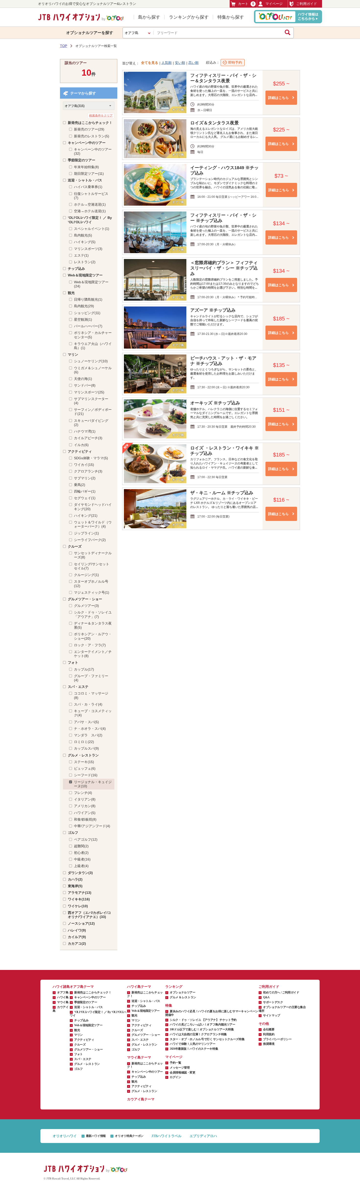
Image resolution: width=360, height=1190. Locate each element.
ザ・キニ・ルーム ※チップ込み (221, 492)
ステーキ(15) (84, 762)
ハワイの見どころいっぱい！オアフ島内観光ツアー (202, 1024)
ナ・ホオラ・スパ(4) (90, 728)
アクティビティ (80, 451)
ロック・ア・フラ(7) (90, 645)
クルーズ (75, 546)
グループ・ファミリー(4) (91, 678)
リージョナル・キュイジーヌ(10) (93, 784)
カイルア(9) (77, 937)
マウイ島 (63, 1002)
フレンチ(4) (83, 793)
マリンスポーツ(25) (89, 392)
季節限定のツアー (81, 160)
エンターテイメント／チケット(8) (93, 654)
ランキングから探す (189, 17)
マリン (73, 354)
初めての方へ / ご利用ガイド (281, 992)
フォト (73, 662)
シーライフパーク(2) (90, 540)
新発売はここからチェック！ (90, 123)
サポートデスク (273, 1002)
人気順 (166, 63)
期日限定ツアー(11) (89, 174)
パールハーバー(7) (88, 326)
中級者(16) (82, 859)
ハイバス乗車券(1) (88, 187)
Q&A (266, 997)
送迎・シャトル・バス (85, 180)
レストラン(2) (85, 262)
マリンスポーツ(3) (88, 249)
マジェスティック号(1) (91, 592)
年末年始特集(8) (86, 167)
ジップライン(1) (86, 533)
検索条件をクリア (101, 115)
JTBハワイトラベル (166, 1136)
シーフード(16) (85, 775)
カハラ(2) (75, 879)
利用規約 (269, 1034)
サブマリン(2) (85, 478)
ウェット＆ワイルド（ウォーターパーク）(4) (93, 524)
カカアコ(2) (77, 943)
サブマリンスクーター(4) (91, 401)
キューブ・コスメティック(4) (93, 713)
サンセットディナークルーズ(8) (93, 555)
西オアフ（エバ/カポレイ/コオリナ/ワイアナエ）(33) (89, 915)
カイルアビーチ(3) (88, 438)
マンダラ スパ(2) (88, 735)
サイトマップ (271, 1015)
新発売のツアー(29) (89, 129)
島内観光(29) (84, 306)
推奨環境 (269, 1044)
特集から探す (230, 17)
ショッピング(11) (87, 313)
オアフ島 (63, 992)
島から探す (149, 17)
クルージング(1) (86, 575)
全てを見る (149, 63)
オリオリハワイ (65, 1136)
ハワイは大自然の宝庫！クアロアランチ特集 (198, 1034)
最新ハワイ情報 (96, 1136)
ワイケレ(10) (78, 906)
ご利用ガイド (306, 4)
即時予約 (235, 62)
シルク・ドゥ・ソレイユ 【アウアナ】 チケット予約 (203, 1020)
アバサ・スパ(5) (86, 722)
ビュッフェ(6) (85, 768)
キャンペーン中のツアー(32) (93, 151)
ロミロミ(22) (84, 742)
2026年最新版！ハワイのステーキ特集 (194, 1048)
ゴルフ (73, 833)
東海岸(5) (75, 886)
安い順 (180, 63)
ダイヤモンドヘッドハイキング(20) (93, 507)
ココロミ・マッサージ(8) (91, 695)
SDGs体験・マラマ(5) (91, 458)
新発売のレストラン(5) (91, 136)
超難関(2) (81, 846)
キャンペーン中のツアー (87, 143)
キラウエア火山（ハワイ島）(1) (93, 346)
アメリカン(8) (85, 806)
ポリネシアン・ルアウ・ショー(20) (93, 636)
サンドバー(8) (85, 385)
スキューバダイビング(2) (91, 423)
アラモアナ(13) (79, 893)
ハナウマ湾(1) (85, 431)
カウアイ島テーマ (141, 1099)
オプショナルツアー (182, 992)
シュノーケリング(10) (91, 361)
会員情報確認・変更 (182, 1072)
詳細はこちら (278, 98)
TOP (63, 46)
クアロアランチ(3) (88, 471)
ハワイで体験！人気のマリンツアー (192, 1044)
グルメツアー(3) (86, 606)
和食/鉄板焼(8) (85, 819)
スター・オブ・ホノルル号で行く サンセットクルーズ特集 (207, 1039)
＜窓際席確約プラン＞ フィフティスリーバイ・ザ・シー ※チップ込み (224, 268)
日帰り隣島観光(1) (88, 299)
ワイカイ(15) (84, 465)
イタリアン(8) (85, 799)
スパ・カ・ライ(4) (88, 704)
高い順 (193, 63)
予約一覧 (175, 1062)
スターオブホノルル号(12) (91, 583)
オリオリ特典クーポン (129, 1136)
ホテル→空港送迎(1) (90, 204)
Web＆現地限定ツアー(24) (91, 284)
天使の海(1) (83, 379)
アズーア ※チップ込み (213, 310)
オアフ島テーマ (82, 987)
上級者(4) (81, 866)
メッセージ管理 (180, 1067)
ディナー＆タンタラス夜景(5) (93, 625)
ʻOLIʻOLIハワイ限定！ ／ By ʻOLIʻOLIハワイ (90, 220)
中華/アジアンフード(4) (92, 826)
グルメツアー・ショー (85, 599)
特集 (168, 1005)
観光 (71, 293)
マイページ (274, 4)
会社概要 (269, 1029)
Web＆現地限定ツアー (85, 275)
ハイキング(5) (85, 242)
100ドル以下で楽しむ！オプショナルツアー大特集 (202, 1029)
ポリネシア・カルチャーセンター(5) (93, 335)
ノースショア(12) (81, 923)
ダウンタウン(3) (80, 873)
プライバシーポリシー (277, 1039)
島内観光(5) (83, 235)
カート (246, 4)
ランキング (173, 987)
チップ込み (76, 269)
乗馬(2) (79, 485)
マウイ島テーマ (139, 1057)
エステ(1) (81, 255)
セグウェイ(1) (85, 498)
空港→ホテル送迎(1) (90, 211)
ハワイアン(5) (85, 813)
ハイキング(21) (85, 516)
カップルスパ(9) (86, 748)
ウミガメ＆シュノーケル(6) (93, 370)
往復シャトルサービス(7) (91, 196)
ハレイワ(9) (77, 930)
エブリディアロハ (203, 1136)
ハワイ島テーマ (139, 987)
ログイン (175, 1077)
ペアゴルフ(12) (85, 839)
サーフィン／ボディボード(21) (93, 412)
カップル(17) (84, 669)
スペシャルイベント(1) (91, 229)
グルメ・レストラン (83, 755)
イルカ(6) (81, 445)
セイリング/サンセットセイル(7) (91, 566)
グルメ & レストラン (183, 997)
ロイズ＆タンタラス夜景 (214, 122)
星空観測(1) (83, 319)
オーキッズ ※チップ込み (215, 403)
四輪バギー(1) (85, 491)
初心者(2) (81, 853)
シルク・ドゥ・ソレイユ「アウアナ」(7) (93, 614)
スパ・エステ (78, 687)
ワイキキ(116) (79, 899)
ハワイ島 (63, 997)
